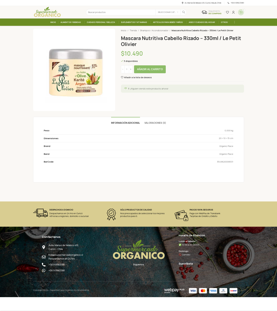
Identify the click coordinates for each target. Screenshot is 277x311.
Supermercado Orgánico (62, 290)
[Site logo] (47, 12)
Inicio (123, 30)
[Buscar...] (184, 12)
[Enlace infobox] (211, 12)
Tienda (133, 30)
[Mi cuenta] (233, 12)
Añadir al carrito (150, 69)
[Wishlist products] (227, 12)
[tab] (125, 121)
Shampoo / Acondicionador (154, 30)
